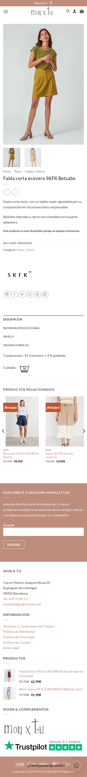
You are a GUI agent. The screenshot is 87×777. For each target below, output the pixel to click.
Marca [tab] (8, 336)
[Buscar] (67, 11)
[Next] (77, 84)
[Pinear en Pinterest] (37, 294)
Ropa (18, 171)
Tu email (8, 525)
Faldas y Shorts (35, 171)
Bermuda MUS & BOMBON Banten (21, 455)
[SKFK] (19, 275)
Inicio (7, 171)
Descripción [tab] (12, 319)
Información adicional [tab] (21, 328)
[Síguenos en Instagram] (51, 3)
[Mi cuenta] (74, 11)
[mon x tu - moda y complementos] (42, 10)
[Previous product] (15, 192)
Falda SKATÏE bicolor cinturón (59, 455)
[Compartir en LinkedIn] (45, 294)
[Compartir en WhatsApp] (7, 294)
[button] (5, 11)
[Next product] (7, 192)
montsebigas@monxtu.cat (22, 604)
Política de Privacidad (18, 637)
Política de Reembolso (19, 631)
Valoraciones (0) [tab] (16, 345)
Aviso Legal (11, 648)
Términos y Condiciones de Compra (28, 626)
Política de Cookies (17, 642)
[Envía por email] (29, 294)
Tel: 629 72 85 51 (15, 599)
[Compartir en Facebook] (14, 294)
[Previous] (10, 84)
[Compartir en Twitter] (22, 294)
